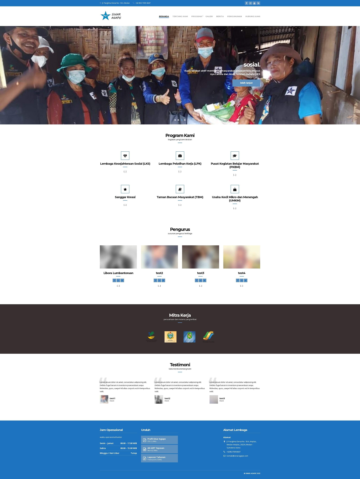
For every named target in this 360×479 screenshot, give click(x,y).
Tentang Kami (180, 16)
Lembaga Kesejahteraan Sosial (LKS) (125, 163)
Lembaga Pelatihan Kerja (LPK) (180, 163)
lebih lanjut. (114, 83)
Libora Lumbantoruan (118, 273)
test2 (159, 273)
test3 (200, 273)
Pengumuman (234, 16)
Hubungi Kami (252, 16)
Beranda (164, 16)
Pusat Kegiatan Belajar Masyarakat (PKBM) (235, 165)
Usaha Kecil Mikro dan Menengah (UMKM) (235, 198)
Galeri (209, 16)
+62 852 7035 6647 (143, 3)
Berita (220, 16)
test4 (241, 273)
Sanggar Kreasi (125, 197)
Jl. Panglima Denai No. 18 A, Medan (116, 3)
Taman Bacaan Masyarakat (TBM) (180, 197)
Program (196, 16)
